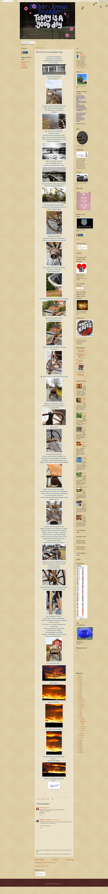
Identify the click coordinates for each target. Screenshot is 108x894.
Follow (77, 239)
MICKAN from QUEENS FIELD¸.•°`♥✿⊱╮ (49, 819)
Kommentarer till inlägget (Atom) (49, 862)
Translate (32, 44)
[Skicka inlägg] (52, 799)
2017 (79, 694)
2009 (79, 750)
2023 (79, 681)
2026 (79, 675)
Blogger (60, 883)
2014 (79, 739)
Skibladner (23, 64)
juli (80, 710)
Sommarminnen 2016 (84, 399)
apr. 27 (81, 726)
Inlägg (37, 872)
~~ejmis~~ (80, 360)
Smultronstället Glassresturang (24, 67)
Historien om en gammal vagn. (83, 722)
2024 (79, 679)
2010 (79, 748)
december (81, 699)
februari (81, 735)
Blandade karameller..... (84, 459)
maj (80, 714)
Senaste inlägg (39, 859)
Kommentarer (39, 875)
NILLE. (83, 515)
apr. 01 (81, 730)
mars (80, 733)
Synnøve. (84, 54)
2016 (79, 696)
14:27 (59, 819)
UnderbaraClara (81, 350)
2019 (79, 690)
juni (80, 712)
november (81, 701)
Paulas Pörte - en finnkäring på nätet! (82, 355)
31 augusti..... (84, 442)
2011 (79, 746)
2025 (79, 677)
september (81, 706)
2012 (79, 743)
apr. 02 (81, 728)
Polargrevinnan (43, 807)
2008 (79, 752)
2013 (79, 742)
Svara (41, 815)
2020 (79, 688)
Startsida (55, 859)
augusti (80, 708)
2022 (79, 683)
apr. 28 (81, 719)
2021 (79, 685)
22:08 (48, 807)
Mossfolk (80, 363)
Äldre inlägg (69, 859)
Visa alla (85, 377)
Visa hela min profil (80, 67)
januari (80, 737)
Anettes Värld (81, 374)
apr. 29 (81, 717)
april (80, 716)
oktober (81, 704)
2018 (79, 692)
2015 (79, 698)
